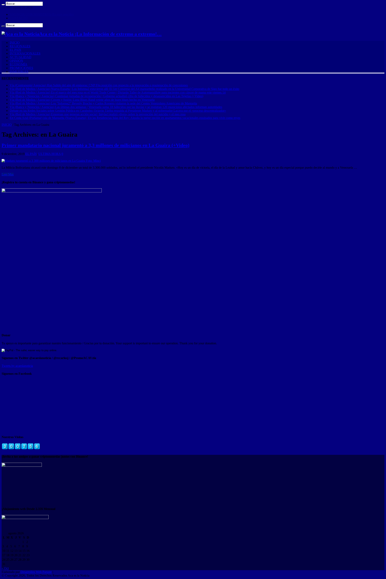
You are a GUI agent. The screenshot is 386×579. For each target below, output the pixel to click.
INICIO (15, 42)
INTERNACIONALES (25, 53)
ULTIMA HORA (49, 154)
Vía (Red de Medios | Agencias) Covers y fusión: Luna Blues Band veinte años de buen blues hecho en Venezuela (82, 99)
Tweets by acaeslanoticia (17, 365)
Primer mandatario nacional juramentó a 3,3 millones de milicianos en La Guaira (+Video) (95, 145)
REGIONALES (20, 46)
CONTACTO (19, 18)
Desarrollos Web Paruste (36, 572)
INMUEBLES (19, 71)
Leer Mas (8, 174)
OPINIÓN (16, 60)
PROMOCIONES (21, 68)
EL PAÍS (15, 50)
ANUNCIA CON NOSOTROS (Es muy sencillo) (42, 14)
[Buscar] (3, 4)
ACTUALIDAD (20, 57)
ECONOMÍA (18, 64)
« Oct (5, 568)
